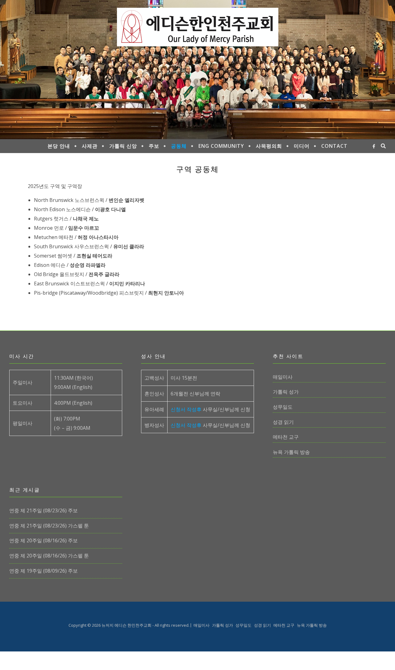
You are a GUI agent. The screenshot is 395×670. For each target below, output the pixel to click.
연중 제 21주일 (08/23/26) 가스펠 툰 (49, 525)
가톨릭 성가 (286, 391)
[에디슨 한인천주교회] (197, 27)
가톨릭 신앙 (123, 146)
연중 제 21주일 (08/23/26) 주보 (43, 510)
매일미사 (283, 376)
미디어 (302, 146)
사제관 (90, 146)
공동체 (179, 146)
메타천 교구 (286, 436)
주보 (154, 146)
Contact (334, 146)
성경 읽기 (283, 422)
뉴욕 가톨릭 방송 (291, 452)
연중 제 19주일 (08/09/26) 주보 (43, 570)
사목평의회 (269, 146)
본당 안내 (59, 146)
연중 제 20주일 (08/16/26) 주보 (43, 540)
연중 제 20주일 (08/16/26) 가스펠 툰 (49, 555)
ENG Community (221, 146)
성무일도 (283, 406)
